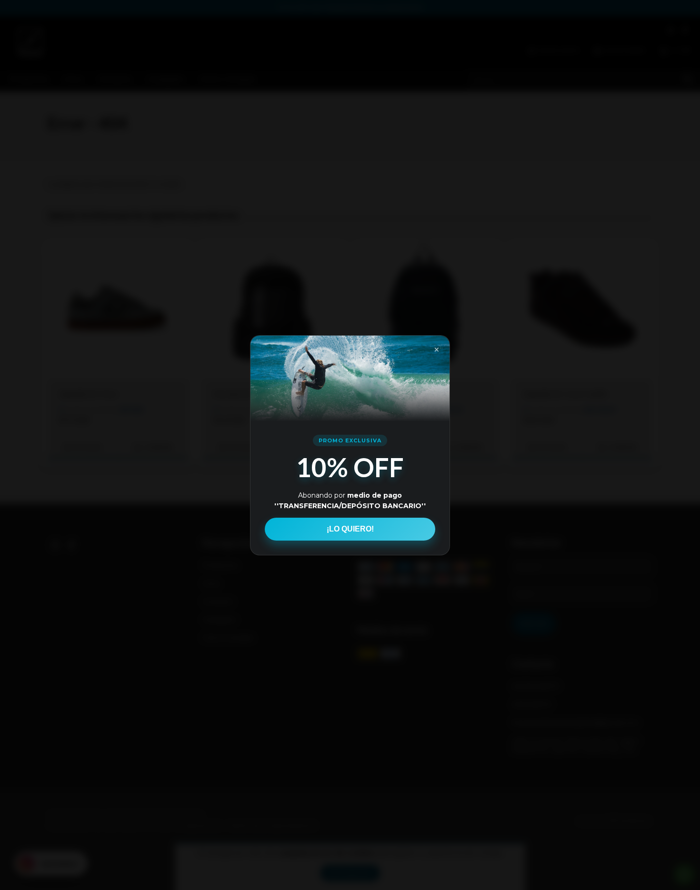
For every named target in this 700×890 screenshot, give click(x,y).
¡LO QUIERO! (350, 529)
